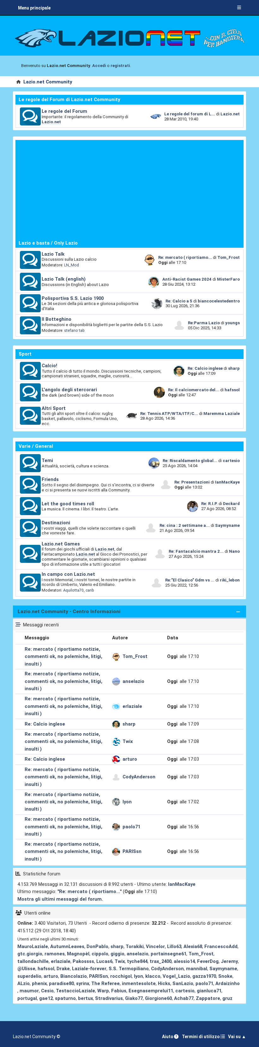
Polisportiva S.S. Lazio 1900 (73, 298)
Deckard (231, 503)
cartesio (231, 460)
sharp (234, 368)
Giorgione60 (158, 998)
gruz (227, 998)
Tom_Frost (228, 257)
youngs (232, 322)
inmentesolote (139, 983)
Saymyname (227, 525)
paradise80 (61, 983)
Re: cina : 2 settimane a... (185, 525)
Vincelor (155, 946)
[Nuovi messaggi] (30, 116)
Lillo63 (174, 946)
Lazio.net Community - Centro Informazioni (69, 611)
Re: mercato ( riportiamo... (185, 257)
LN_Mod (71, 265)
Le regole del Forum (64, 111)
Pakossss (83, 961)
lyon (127, 802)
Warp (103, 991)
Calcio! (49, 365)
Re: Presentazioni (192, 482)
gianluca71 (209, 991)
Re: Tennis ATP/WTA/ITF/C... (169, 413)
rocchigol (121, 976)
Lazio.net (51, 121)
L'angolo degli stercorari (69, 390)
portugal (27, 998)
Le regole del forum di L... (189, 114)
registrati (120, 65)
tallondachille (33, 961)
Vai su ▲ (237, 1036)
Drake (63, 968)
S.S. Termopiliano (129, 968)
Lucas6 (104, 961)
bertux (85, 998)
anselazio (133, 681)
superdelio (29, 976)
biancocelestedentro (219, 301)
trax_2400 (161, 961)
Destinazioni (56, 523)
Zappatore (208, 998)
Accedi (99, 65)
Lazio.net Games (61, 544)
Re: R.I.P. (210, 503)
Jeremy (229, 961)
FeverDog (208, 961)
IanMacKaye (227, 482)
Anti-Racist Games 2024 (187, 279)
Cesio (47, 991)
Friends (50, 479)
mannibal (196, 968)
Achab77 (184, 998)
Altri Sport (54, 408)
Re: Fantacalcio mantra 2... (196, 551)
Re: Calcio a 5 (179, 301)
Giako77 (134, 998)
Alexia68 (193, 946)
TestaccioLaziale (75, 991)
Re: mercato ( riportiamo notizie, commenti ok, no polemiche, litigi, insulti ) (63, 656)
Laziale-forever (89, 968)
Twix (128, 741)
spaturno (65, 998)
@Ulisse (26, 968)
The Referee (105, 983)
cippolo (100, 954)
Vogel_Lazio (176, 976)
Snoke (225, 976)
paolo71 (131, 827)
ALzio (23, 983)
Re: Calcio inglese (205, 368)
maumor (29, 991)
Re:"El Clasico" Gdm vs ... (189, 580)
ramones (55, 954)
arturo (130, 759)
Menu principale (34, 7)
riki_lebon (230, 580)
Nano (234, 551)
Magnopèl (78, 954)
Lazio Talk (53, 254)
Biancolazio (73, 976)
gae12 (46, 998)
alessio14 (184, 961)
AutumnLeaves (67, 946)
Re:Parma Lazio (204, 322)
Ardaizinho (227, 983)
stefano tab (74, 330)
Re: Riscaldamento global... (190, 460)
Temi (47, 460)
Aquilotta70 (73, 590)
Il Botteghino (56, 319)
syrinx (82, 983)
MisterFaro (228, 279)
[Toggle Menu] (239, 8)
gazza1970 (204, 976)
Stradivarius (109, 998)
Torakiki (135, 946)
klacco (152, 976)
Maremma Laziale (221, 413)
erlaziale (132, 706)
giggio (117, 954)
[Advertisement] (129, 189)
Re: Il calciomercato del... (193, 389)
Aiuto (168, 1036)
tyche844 (137, 961)
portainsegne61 (168, 954)
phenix (39, 983)
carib (90, 590)
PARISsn (132, 851)
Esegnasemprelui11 (151, 991)
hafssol (232, 389)
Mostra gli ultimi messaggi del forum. (60, 899)
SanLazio (182, 983)
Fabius (118, 991)
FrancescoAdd (221, 946)
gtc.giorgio (29, 954)
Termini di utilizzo (201, 1036)
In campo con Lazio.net (68, 574)
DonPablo (97, 946)
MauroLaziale (32, 946)
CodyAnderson (139, 777)
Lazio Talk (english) (64, 279)
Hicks (164, 983)
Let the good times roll (68, 504)
